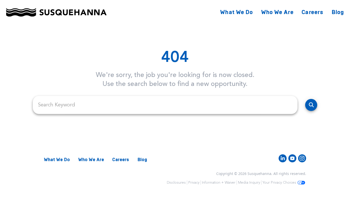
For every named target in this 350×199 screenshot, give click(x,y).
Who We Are (277, 12)
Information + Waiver (218, 182)
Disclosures (176, 182)
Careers (312, 12)
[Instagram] (302, 158)
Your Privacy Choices (279, 182)
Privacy (193, 182)
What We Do (236, 12)
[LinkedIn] (283, 158)
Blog (338, 12)
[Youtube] (292, 158)
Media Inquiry (249, 182)
